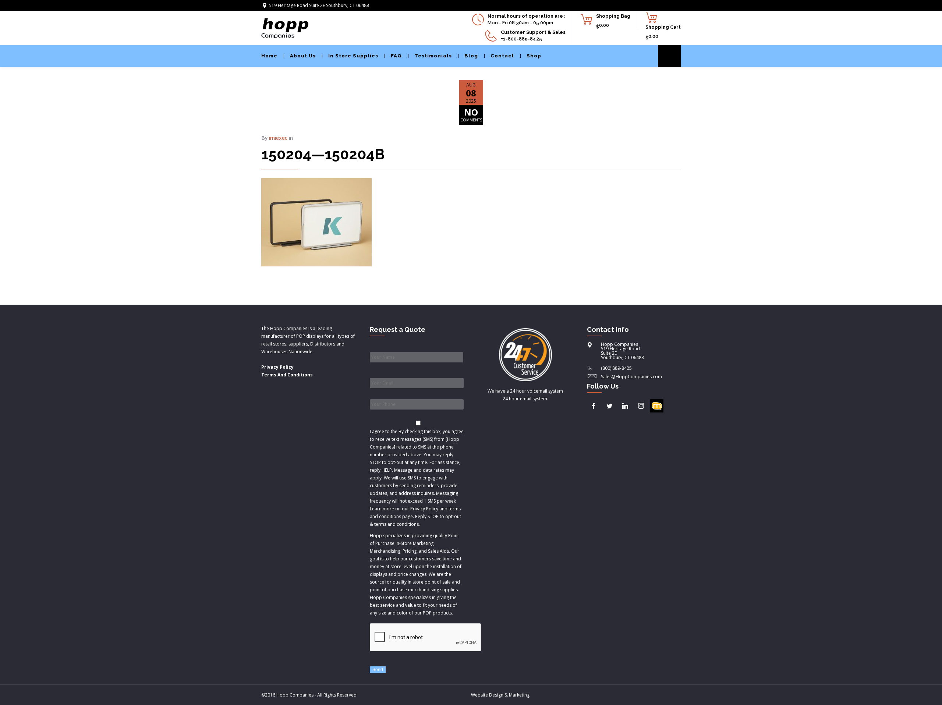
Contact (502, 56)
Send (377, 669)
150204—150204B (323, 154)
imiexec (278, 137)
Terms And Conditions (287, 375)
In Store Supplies (353, 56)
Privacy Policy (277, 367)
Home (269, 56)
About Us (303, 56)
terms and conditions (396, 524)
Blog (471, 56)
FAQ (396, 56)
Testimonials (433, 56)
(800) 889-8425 (616, 368)
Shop (534, 56)
